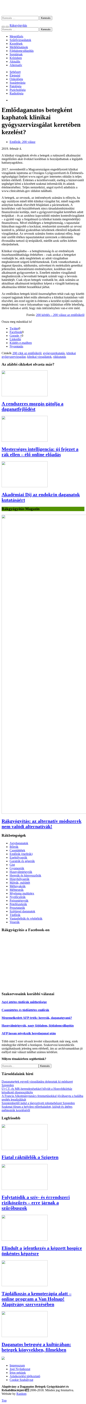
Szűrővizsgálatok (20, 40)
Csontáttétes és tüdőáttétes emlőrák (25, 1010)
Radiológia (16, 93)
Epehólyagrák (18, 857)
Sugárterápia (17, 82)
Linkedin (15, 339)
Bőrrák (14, 846)
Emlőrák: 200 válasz (22, 142)
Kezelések (16, 43)
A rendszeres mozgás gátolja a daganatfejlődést (32, 406)
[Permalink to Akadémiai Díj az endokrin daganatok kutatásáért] (25, 486)
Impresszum (17, 1365)
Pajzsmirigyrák (19, 900)
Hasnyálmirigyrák (21, 872)
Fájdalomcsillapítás (22, 50)
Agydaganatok (19, 843)
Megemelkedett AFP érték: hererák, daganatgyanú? (37, 1017)
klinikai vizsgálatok (39, 356)
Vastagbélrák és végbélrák (26, 918)
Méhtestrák (17, 889)
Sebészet (15, 72)
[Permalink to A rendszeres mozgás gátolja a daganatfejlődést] (25, 395)
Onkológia (16, 79)
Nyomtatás (16, 346)
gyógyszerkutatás (54, 353)
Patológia (15, 86)
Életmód (15, 75)
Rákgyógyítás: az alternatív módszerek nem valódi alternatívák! (41, 824)
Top (4, 1400)
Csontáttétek (17, 850)
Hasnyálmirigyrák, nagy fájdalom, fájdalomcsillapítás (38, 1025)
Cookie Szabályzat (21, 1379)
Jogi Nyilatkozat (20, 1369)
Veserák (15, 922)
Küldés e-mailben (21, 342)
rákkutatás (59, 356)
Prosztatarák (17, 907)
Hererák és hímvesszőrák (25, 875)
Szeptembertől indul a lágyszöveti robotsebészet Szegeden (38, 1103)
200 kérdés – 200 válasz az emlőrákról (60, 315)
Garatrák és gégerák (22, 861)
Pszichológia (18, 90)
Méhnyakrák (18, 886)
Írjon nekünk (18, 1372)
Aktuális (15, 61)
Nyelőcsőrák (18, 897)
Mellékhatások (19, 47)
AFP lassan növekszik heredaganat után (29, 1033)
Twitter (14, 328)
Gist (12, 864)
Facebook (16, 332)
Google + (16, 335)
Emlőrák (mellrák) (21, 854)
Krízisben (16, 58)
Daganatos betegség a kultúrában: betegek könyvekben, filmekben (36, 1347)
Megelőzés (16, 36)
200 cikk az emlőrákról (26, 353)
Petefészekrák (18, 904)
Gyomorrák (17, 868)
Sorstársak (16, 54)
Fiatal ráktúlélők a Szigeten (30, 1157)
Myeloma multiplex (22, 893)
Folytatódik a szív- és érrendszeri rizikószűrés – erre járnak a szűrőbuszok (36, 1203)
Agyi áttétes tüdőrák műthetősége (24, 1002)
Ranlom (21, 1393)
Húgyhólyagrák (19, 879)
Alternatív (16, 65)
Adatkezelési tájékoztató (25, 1376)
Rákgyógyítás (43, 8)
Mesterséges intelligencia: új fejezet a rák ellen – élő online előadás (40, 452)
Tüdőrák (15, 915)
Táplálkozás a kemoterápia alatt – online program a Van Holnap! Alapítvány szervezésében (36, 1299)
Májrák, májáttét (20, 882)
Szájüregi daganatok (22, 911)
